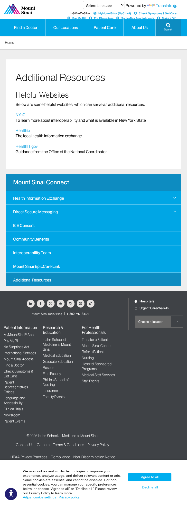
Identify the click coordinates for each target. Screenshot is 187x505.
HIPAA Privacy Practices (28, 457)
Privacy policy (69, 497)
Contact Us (25, 444)
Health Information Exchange (38, 198)
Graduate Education (58, 361)
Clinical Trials (13, 409)
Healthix (23, 130)
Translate (164, 5)
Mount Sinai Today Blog (47, 314)
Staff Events (90, 381)
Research (50, 367)
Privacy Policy (98, 444)
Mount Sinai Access (19, 359)
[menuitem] (93, 197)
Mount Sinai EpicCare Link (36, 266)
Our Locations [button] (65, 27)
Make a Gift (169, 18)
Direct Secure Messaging (35, 211)
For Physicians (103, 18)
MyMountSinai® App (19, 335)
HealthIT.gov (27, 146)
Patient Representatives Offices (16, 387)
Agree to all (150, 477)
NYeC (20, 114)
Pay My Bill (79, 18)
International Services (20, 353)
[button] (168, 27)
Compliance (60, 457)
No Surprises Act (16, 347)
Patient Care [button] (105, 27)
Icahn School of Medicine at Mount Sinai (57, 344)
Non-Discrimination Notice (94, 457)
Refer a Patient (93, 352)
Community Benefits (31, 239)
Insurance (50, 391)
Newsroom (12, 415)
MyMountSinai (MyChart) (114, 13)
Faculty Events (54, 397)
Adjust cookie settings (39, 497)
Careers (43, 444)
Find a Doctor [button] (25, 27)
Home (9, 42)
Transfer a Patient (95, 339)
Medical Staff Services (98, 375)
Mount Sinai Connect (41, 182)
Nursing (88, 358)
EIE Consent (24, 225)
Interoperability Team (32, 252)
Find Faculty (52, 374)
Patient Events (14, 421)
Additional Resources (32, 280)
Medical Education (57, 355)
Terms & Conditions (68, 444)
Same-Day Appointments (137, 18)
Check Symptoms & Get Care (158, 13)
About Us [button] (139, 27)
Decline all (150, 487)
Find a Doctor (14, 365)
